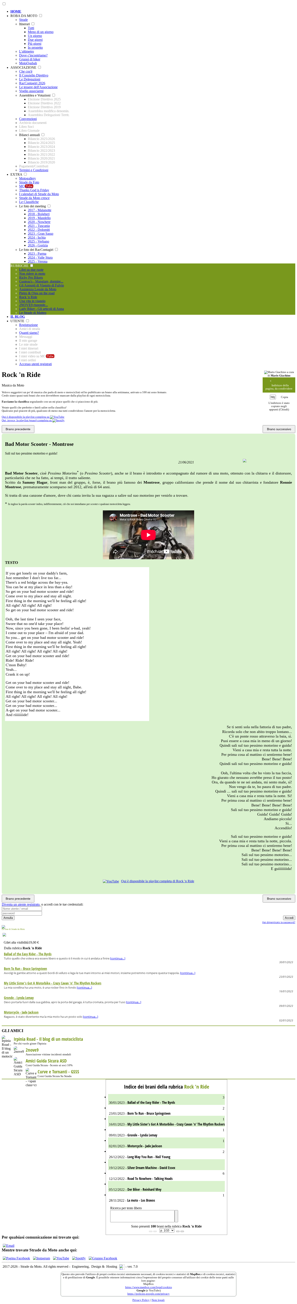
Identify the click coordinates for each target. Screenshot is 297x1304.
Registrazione (28, 325)
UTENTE (17, 321)
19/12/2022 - (141, 1167)
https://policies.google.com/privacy (148, 1293)
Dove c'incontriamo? (33, 55)
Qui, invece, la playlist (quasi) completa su (27, 420)
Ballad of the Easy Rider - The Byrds (28, 954)
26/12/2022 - (166, 1154)
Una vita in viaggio (32, 301)
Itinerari (25, 24)
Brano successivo (279, 429)
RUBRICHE (19, 266)
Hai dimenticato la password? (278, 922)
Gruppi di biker (29, 59)
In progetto (35, 47)
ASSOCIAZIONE (23, 67)
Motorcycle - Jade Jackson (21, 1012)
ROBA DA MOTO (24, 16)
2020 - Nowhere (39, 222)
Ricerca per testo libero (126, 1208)
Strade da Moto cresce (34, 198)
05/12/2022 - (134, 1189)
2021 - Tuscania (39, 226)
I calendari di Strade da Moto (39, 194)
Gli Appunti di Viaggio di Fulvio (41, 285)
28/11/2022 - (166, 1198)
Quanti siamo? (29, 333)
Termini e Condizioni (33, 170)
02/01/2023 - (166, 1143)
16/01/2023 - (166, 1122)
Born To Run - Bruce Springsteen (25, 968)
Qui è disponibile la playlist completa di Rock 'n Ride (157, 881)
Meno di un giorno (40, 32)
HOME (15, 11)
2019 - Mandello (39, 218)
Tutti (31, 28)
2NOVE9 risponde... (33, 305)
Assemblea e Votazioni (35, 95)
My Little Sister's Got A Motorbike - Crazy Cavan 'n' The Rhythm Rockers (52, 983)
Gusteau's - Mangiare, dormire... (41, 281)
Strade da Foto (29, 182)
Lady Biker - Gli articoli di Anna (41, 309)
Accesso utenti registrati (35, 364)
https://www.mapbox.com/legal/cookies (148, 1287)
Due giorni (35, 40)
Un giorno (35, 36)
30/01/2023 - (166, 1100)
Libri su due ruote (31, 269)
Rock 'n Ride (28, 297)
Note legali (158, 1300)
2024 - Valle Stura (40, 257)
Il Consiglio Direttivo (33, 75)
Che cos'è (25, 71)
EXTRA (16, 174)
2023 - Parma (37, 253)
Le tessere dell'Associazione (38, 87)
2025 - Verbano (38, 241)
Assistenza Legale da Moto (37, 289)
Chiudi (284, 409)
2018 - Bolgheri (39, 214)
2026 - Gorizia (38, 245)
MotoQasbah (28, 63)
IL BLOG (17, 316)
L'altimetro (26, 51)
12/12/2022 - (166, 1176)
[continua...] (117, 958)
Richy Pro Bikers (31, 277)
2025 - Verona (37, 261)
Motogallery (27, 178)
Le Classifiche (29, 202)
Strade (23, 20)
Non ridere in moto (32, 273)
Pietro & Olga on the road (37, 293)
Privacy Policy (141, 1300)
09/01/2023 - (166, 1132)
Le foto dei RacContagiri (36, 249)
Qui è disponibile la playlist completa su (26, 416)
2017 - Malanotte (39, 210)
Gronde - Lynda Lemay (19, 997)
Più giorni (34, 43)
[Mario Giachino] (275, 372)
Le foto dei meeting (33, 206)
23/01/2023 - (166, 1111)
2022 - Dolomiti (39, 229)
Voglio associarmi (31, 91)
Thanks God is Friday (34, 190)
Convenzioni (28, 119)
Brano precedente (18, 429)
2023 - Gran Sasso (40, 233)
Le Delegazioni (29, 79)
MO (26, 186)
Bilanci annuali (30, 135)
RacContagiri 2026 (32, 83)
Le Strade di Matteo (32, 313)
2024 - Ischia (37, 237)
